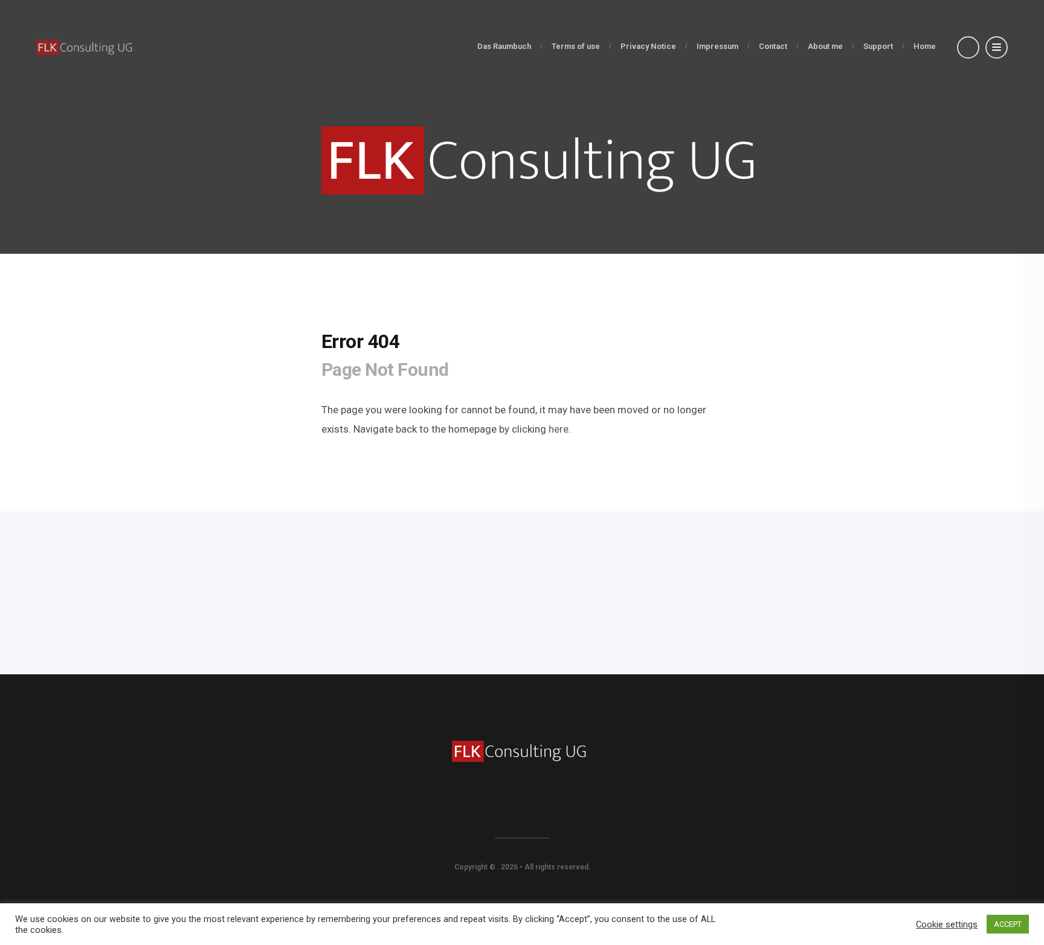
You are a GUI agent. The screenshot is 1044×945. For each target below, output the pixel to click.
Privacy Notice (648, 46)
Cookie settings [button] (947, 924)
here (557, 429)
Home (925, 46)
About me (825, 46)
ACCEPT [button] (1008, 924)
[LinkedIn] (522, 806)
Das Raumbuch (504, 46)
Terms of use (576, 46)
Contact (773, 46)
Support (878, 46)
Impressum (717, 46)
